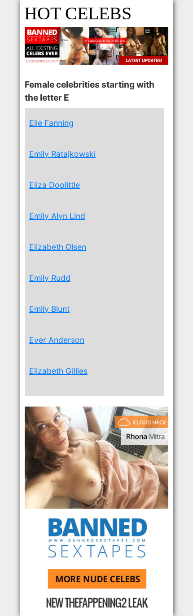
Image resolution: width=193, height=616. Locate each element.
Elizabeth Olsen (57, 247)
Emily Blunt (49, 309)
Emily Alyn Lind (57, 216)
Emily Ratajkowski (62, 154)
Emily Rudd (49, 278)
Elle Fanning (51, 123)
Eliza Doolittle (54, 185)
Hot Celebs (78, 13)
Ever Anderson (56, 340)
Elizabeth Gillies (58, 371)
